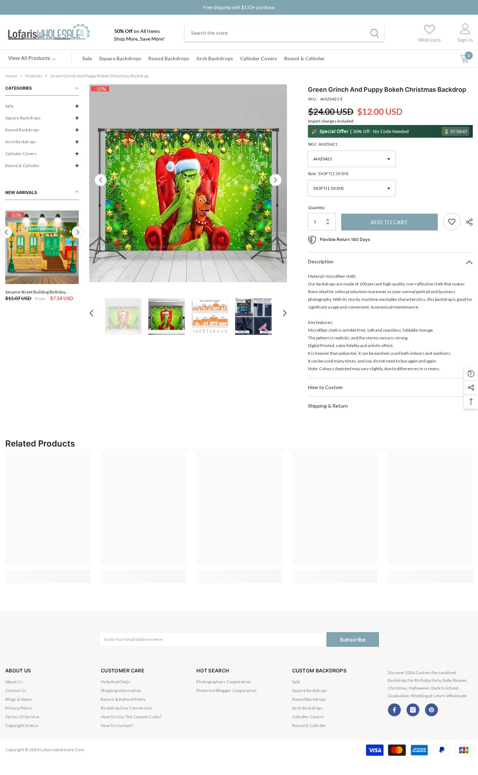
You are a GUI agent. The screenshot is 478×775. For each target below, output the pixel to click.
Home (11, 75)
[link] (47, 572)
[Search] (284, 33)
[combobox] (275, 33)
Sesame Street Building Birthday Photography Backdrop (35, 292)
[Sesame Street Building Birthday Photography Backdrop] (42, 247)
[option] (42, 256)
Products (33, 75)
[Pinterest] (431, 710)
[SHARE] (467, 222)
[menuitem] (42, 106)
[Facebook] (394, 710)
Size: (328, 173)
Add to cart (389, 222)
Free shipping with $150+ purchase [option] (239, 7)
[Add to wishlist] (452, 221)
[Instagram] (413, 710)
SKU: (322, 144)
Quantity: (316, 207)
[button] (42, 106)
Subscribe (353, 639)
